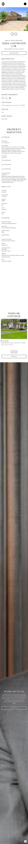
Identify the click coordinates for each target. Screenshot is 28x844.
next (15, 34)
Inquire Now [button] (14, 53)
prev (12, 34)
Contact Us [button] (14, 707)
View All (14, 356)
